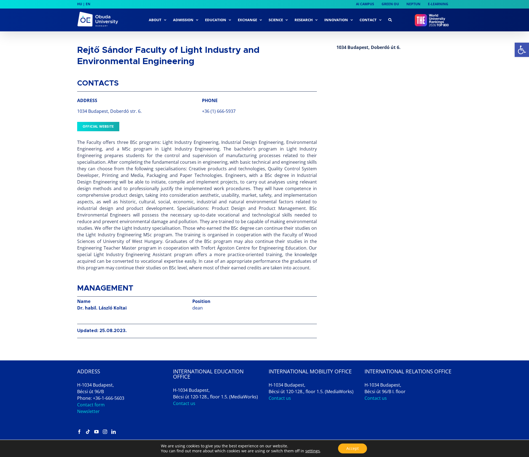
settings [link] (312, 450)
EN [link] (88, 4)
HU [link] (79, 4)
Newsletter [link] (88, 411)
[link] (522, 50)
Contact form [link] (91, 405)
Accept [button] (352, 448)
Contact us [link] (184, 403)
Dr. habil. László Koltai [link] (102, 308)
